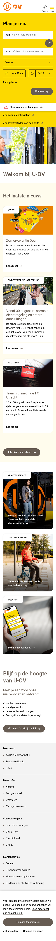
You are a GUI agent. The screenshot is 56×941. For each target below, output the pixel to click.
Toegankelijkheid (15, 761)
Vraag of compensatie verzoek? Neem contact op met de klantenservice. (25, 519)
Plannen (39, 91)
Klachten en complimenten (20, 876)
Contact (10, 863)
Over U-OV (11, 799)
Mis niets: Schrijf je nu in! (22, 728)
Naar (8, 51)
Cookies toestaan (26, 922)
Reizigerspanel (14, 793)
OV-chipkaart (13, 838)
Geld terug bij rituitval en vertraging (25, 883)
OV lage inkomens (16, 806)
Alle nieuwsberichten (20, 452)
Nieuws (10, 786)
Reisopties (8, 82)
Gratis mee (12, 831)
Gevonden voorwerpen (18, 870)
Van (7, 34)
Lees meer (12, 265)
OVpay (9, 844)
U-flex (9, 768)
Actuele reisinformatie (18, 755)
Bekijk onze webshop (19, 647)
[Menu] (52, 6)
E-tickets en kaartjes (17, 825)
